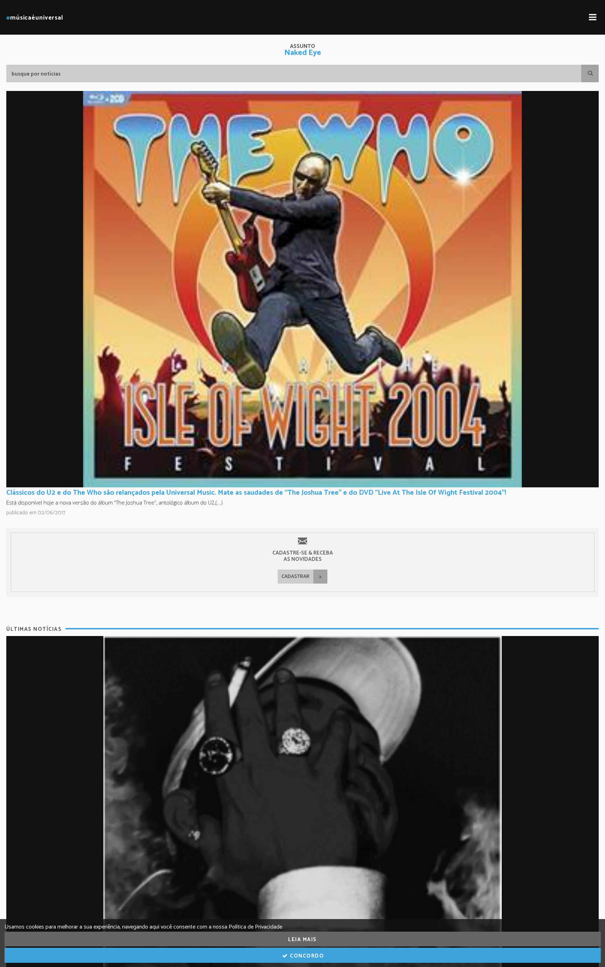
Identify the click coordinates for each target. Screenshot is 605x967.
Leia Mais (302, 939)
